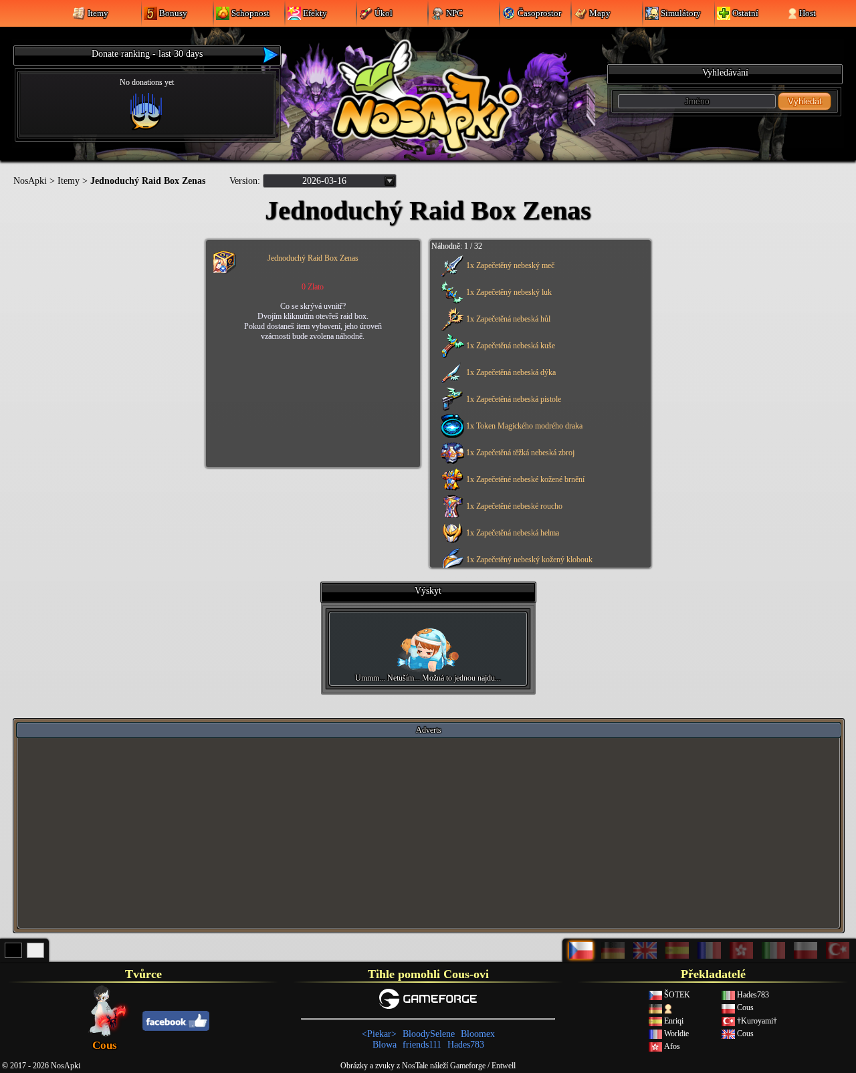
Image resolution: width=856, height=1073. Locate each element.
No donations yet (147, 82)
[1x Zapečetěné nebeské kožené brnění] (538, 488)
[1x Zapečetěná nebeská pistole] (538, 408)
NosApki (30, 181)
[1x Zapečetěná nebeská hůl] (538, 328)
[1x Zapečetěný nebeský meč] (538, 274)
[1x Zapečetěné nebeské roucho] (538, 515)
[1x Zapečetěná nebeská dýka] (538, 381)
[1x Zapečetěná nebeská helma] (538, 542)
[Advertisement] (428, 832)
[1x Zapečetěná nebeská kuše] (538, 355)
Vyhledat (805, 101)
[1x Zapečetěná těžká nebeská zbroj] (538, 462)
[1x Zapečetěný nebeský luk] (538, 301)
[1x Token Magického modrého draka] (538, 435)
